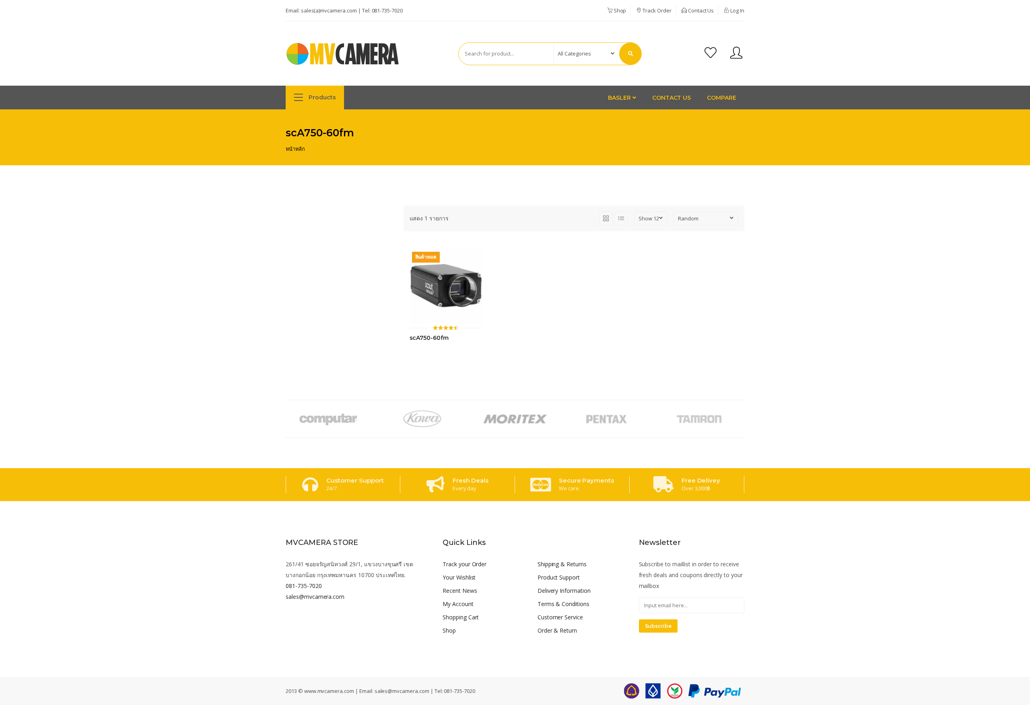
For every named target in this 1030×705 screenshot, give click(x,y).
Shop (619, 10)
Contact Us (700, 10)
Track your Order (464, 564)
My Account (458, 604)
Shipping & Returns (562, 564)
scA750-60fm (429, 338)
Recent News (460, 590)
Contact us (671, 97)
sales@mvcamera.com (315, 596)
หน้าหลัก (295, 148)
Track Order (656, 10)
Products (321, 97)
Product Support (559, 577)
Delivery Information (564, 590)
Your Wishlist (459, 577)
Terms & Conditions (563, 604)
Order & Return (557, 630)
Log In (736, 10)
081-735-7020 (387, 10)
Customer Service (560, 617)
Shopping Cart (461, 617)
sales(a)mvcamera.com (329, 10)
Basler (620, 97)
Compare (721, 97)
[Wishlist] (711, 54)
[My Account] (736, 54)
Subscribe (658, 626)
